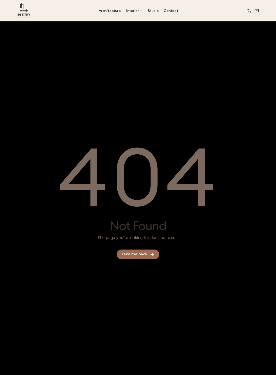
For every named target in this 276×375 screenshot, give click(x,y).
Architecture (110, 10)
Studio (153, 10)
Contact (171, 10)
